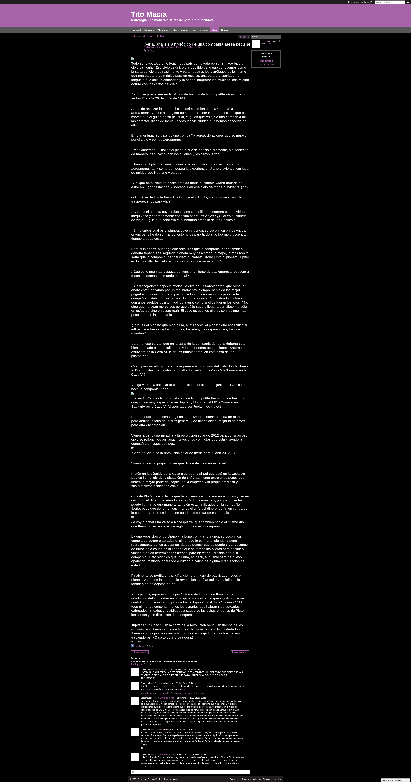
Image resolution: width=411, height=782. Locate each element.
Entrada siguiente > (240, 652)
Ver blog (150, 50)
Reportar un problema (251, 779)
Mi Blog (160, 36)
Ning (269, 43)
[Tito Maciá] (136, 51)
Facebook (139, 646)
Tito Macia (149, 14)
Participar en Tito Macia (142, 664)
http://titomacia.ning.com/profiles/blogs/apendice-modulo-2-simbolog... (173, 693)
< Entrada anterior (139, 652)
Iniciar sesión (367, 2)
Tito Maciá (162, 47)
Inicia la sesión (267, 64)
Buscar (408, 2)
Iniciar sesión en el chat (392, 780)
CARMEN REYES (162, 669)
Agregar (245, 37)
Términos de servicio (272, 779)
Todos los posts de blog (142, 36)
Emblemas (234, 779)
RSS (133, 771)
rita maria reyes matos (164, 698)
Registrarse (353, 2)
